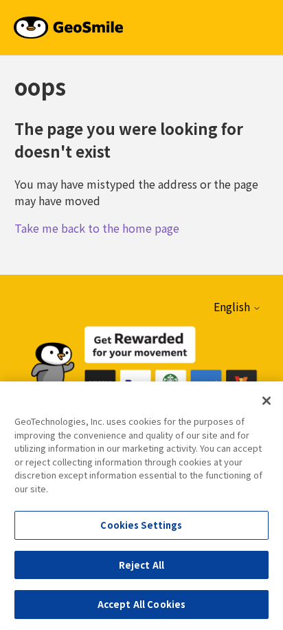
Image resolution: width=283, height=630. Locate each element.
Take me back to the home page (96, 228)
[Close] (266, 401)
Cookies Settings (141, 525)
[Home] (68, 25)
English (233, 306)
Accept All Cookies (141, 604)
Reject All (141, 564)
